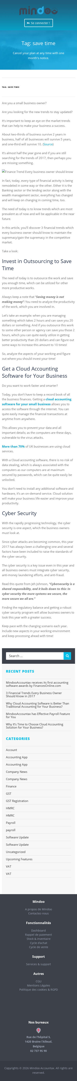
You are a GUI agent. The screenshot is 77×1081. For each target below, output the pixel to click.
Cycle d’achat (38, 943)
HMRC (10, 808)
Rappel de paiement (38, 934)
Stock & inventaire (39, 939)
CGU (38, 981)
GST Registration (17, 800)
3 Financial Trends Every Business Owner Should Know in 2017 (34, 694)
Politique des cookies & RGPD (38, 989)
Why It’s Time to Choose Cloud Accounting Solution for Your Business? (34, 726)
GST (8, 793)
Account (11, 749)
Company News (16, 771)
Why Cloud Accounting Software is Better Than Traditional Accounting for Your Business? (37, 705)
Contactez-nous (38, 913)
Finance (11, 786)
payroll (10, 830)
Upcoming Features (19, 859)
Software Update (17, 837)
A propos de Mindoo (38, 909)
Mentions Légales (38, 985)
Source (48, 144)
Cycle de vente (38, 947)
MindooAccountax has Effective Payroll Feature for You (38, 715)
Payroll (10, 822)
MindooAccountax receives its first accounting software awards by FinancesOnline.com (37, 684)
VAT (8, 866)
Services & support (38, 964)
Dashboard (38, 930)
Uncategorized (15, 851)
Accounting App (16, 757)
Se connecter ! (40, 23)
